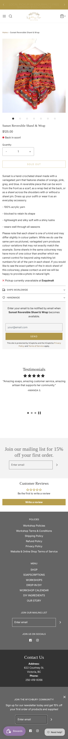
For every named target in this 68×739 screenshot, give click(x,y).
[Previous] (3, 4)
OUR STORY (34, 600)
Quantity (6, 144)
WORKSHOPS (34, 580)
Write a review (34, 502)
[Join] (57, 465)
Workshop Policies (34, 525)
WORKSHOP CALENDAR (34, 590)
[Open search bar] (12, 16)
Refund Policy (34, 541)
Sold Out (34, 164)
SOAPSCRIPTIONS (34, 574)
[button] (34, 76)
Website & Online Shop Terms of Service (34, 551)
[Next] (64, 4)
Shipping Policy (34, 535)
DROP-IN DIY (34, 585)
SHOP (34, 569)
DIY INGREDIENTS (34, 595)
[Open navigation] (4, 16)
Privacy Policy (34, 546)
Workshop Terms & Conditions (34, 530)
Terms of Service (36, 346)
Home (5, 32)
